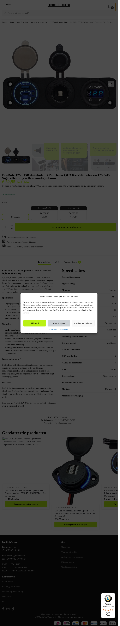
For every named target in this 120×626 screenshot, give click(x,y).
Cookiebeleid (52, 329)
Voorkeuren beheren (83, 323)
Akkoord (35, 323)
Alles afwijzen (58, 323)
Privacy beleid (63, 329)
